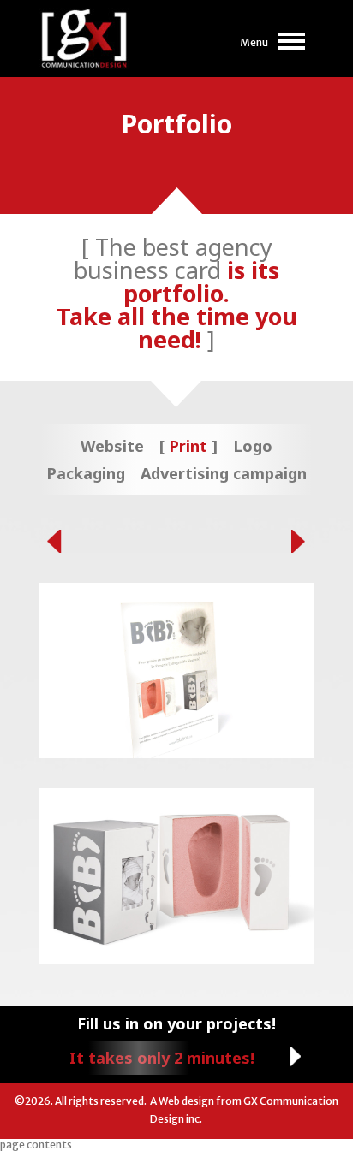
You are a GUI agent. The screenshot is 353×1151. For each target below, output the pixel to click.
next (302, 541)
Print (188, 446)
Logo (252, 446)
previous (50, 541)
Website (112, 446)
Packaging (85, 473)
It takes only (161, 1057)
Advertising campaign (224, 473)
